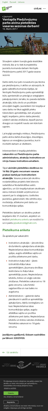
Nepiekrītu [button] (11, 402)
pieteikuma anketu (19, 219)
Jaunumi (7, 16)
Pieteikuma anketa (16, 230)
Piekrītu (11, 393)
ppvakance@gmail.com (25, 222)
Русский (13, 2)
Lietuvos (21, 2)
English (5, 2)
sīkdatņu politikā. (10, 388)
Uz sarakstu (12, 352)
